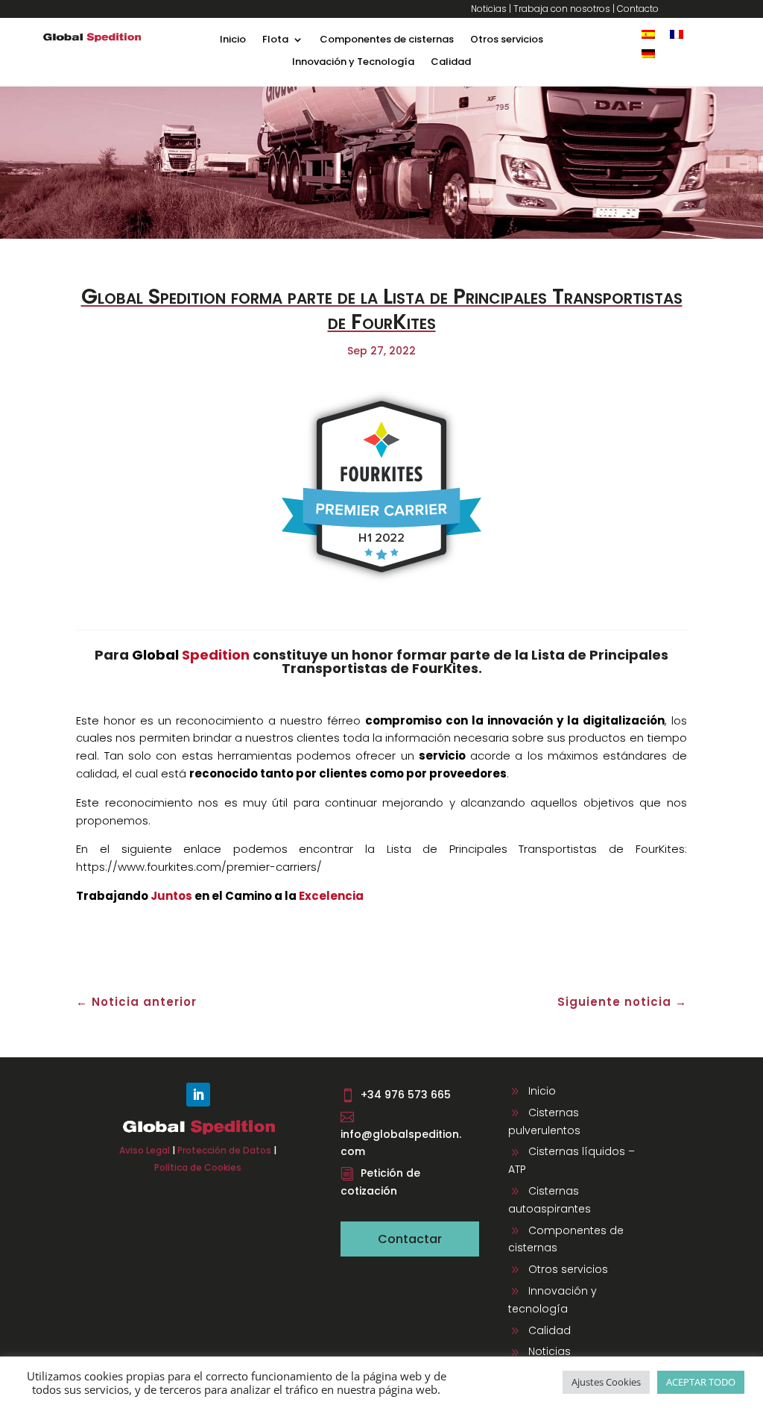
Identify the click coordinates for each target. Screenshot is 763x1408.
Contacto (638, 8)
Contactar (410, 1239)
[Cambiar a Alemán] (648, 53)
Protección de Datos (224, 1150)
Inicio (233, 40)
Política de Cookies (197, 1167)
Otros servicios (506, 40)
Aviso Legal (144, 1150)
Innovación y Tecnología (353, 63)
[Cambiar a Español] (648, 34)
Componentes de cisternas (387, 40)
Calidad (451, 63)
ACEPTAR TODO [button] (700, 1382)
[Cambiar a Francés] (676, 34)
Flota (275, 40)
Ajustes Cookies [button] (606, 1382)
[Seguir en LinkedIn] (198, 1095)
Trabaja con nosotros (561, 8)
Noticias (489, 8)
